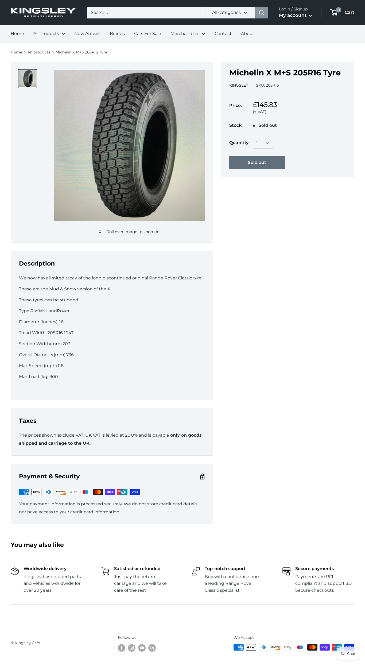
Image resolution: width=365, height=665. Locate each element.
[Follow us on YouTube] (142, 648)
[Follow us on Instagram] (131, 648)
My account (293, 15)
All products (39, 52)
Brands (117, 33)
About (247, 33)
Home (17, 33)
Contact (223, 33)
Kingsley (238, 85)
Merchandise (184, 33)
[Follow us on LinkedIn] (152, 648)
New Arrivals (87, 33)
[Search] (261, 12)
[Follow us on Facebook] (121, 648)
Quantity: (239, 142)
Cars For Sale (147, 33)
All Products (46, 33)
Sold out (257, 162)
